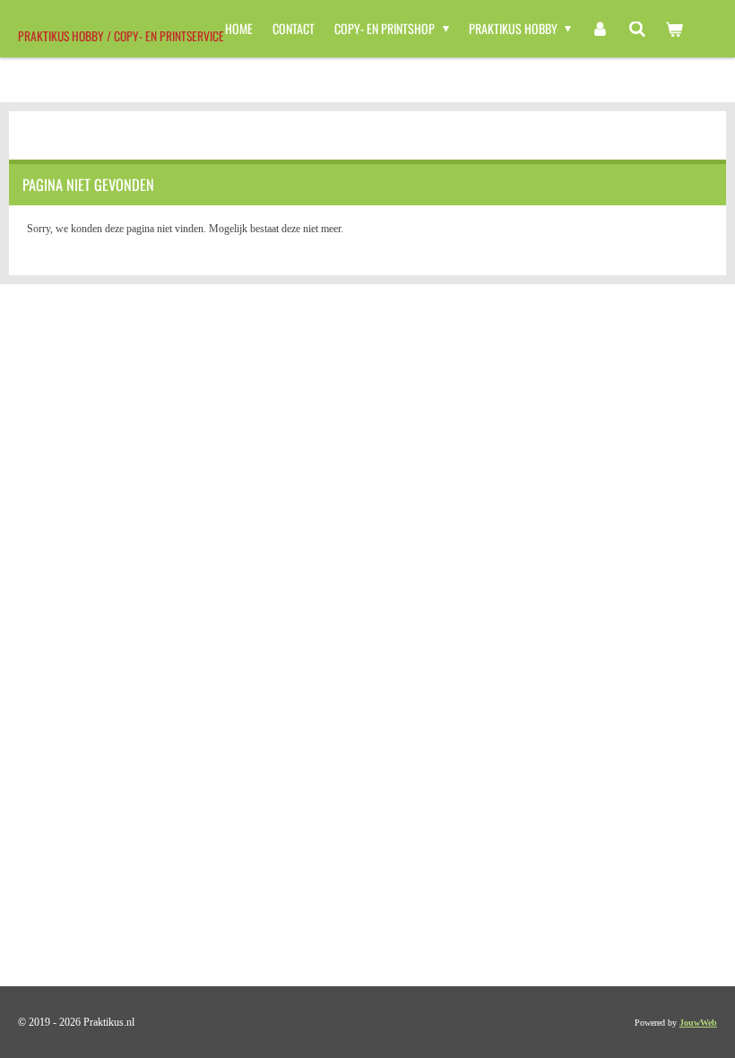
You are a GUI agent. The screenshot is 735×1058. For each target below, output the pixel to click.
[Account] (599, 28)
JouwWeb (698, 1023)
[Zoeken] (637, 28)
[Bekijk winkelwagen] (674, 28)
